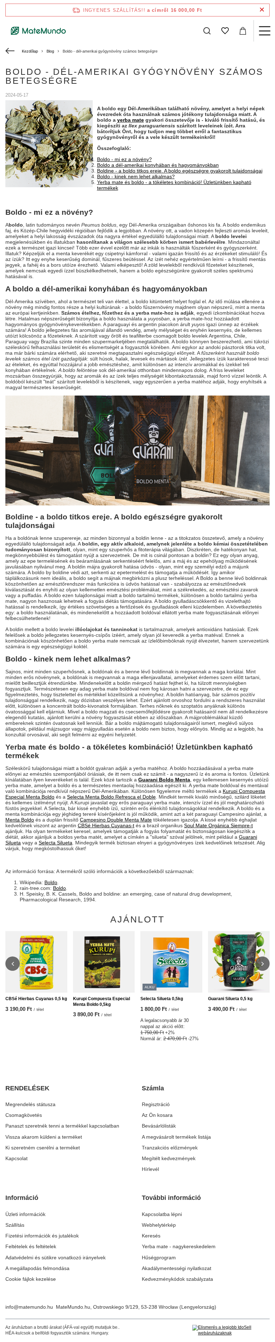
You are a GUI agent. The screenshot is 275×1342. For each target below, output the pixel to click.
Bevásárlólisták (159, 1126)
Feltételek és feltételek (30, 1246)
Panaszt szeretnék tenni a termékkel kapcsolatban (62, 1126)
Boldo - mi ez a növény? (124, 159)
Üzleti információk (25, 1214)
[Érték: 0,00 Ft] (243, 31)
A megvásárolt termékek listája (176, 1137)
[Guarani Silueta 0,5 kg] (239, 962)
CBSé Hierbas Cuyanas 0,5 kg (36, 998)
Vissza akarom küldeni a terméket (43, 1137)
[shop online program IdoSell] (231, 1330)
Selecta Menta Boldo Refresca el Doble (111, 797)
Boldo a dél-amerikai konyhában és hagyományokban (158, 165)
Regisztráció (156, 1104)
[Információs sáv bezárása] (262, 10)
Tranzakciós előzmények (170, 1147)
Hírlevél (150, 1169)
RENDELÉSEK (27, 1088)
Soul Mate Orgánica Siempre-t (218, 825)
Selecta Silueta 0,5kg (161, 998)
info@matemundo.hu (29, 1307)
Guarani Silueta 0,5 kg (230, 998)
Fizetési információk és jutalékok (42, 1236)
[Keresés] (207, 31)
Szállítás (14, 1225)
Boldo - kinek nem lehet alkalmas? (136, 176)
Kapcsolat (16, 1158)
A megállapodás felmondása (37, 1268)
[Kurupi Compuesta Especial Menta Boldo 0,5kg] (104, 962)
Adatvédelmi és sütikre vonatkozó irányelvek (55, 1257)
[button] (12, 963)
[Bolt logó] (38, 31)
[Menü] (264, 31)
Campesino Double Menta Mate (116, 820)
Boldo (50, 882)
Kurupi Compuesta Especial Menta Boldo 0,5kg (101, 1001)
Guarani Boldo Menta (164, 780)
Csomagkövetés (23, 1115)
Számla (153, 1088)
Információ (21, 1197)
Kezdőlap (30, 51)
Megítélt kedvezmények (169, 1158)
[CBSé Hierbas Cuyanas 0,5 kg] (36, 962)
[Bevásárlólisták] (225, 31)
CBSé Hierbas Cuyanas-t (106, 825)
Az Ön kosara (157, 1115)
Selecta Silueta (55, 843)
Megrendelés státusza (30, 1104)
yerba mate (130, 120)
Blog (50, 51)
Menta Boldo (19, 820)
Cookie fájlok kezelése (30, 1279)
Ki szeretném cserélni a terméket (42, 1147)
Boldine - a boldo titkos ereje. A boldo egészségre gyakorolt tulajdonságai (179, 171)
